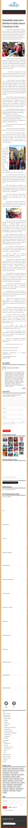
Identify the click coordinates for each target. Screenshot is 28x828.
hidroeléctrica (10, 780)
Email (4, 412)
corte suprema (20, 774)
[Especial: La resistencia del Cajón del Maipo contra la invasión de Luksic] (21, 449)
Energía (6, 720)
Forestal (6, 722)
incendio (20, 780)
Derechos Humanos (8, 747)
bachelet (4, 770)
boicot (18, 770)
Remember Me (13, 807)
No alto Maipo (9, 786)
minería (4, 786)
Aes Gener (5, 768)
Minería (6, 725)
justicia (8, 782)
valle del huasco (12, 790)
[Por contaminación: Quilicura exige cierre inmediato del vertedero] (16, 449)
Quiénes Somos (6, 756)
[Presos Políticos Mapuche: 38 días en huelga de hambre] (5, 454)
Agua (5, 750)
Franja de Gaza (17, 778)
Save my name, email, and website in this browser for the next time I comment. (14, 422)
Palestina (18, 786)
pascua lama (5, 788)
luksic (18, 782)
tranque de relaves (19, 788)
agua (9, 768)
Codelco (16, 772)
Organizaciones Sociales (9, 727)
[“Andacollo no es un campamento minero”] (5, 439)
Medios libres (7, 724)
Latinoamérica (7, 743)
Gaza (22, 778)
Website (4, 417)
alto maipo (21, 768)
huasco (16, 780)
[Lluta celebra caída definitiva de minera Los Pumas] (10, 449)
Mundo (4, 742)
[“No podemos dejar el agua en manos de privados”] (16, 454)
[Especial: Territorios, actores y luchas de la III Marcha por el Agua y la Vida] (10, 454)
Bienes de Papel (7, 754)
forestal (11, 778)
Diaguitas (13, 776)
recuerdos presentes (7, 822)
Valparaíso (19, 790)
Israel (4, 782)
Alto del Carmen (15, 768)
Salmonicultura (7, 734)
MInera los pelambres (18, 784)
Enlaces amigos (6, 758)
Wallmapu (6, 738)
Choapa (11, 772)
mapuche (22, 782)
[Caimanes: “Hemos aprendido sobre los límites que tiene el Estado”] (5, 449)
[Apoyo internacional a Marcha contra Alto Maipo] (16, 439)
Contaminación (7, 748)
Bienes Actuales (7, 715)
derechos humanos (6, 776)
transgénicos (5, 790)
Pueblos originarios (8, 731)
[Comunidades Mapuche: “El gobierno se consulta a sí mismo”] (10, 444)
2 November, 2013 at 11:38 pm (12, 368)
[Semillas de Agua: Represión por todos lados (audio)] (10, 439)
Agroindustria (7, 716)
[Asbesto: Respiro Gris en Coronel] (5, 444)
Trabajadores (7, 736)
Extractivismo (5, 778)
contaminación (13, 774)
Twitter (4, 761)
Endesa (18, 776)
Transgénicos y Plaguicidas (10, 732)
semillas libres (12, 788)
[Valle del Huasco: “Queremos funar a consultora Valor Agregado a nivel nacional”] (16, 444)
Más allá (6, 745)
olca (14, 786)
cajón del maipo (6, 772)
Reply (24, 388)
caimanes (22, 770)
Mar (5, 752)
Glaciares (5, 780)
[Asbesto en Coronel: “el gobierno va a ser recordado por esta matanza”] (21, 453)
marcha (4, 784)
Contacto (5, 759)
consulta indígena (6, 774)
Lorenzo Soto (13, 782)
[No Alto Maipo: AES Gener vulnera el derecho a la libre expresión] (21, 439)
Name (4, 408)
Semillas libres (7, 729)
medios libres (9, 784)
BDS (14, 770)
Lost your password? (8, 810)
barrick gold (10, 770)
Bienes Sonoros (6, 713)
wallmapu (4, 792)
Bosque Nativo (7, 718)
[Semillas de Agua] (14, 6)
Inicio (4, 711)
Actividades (6, 740)
